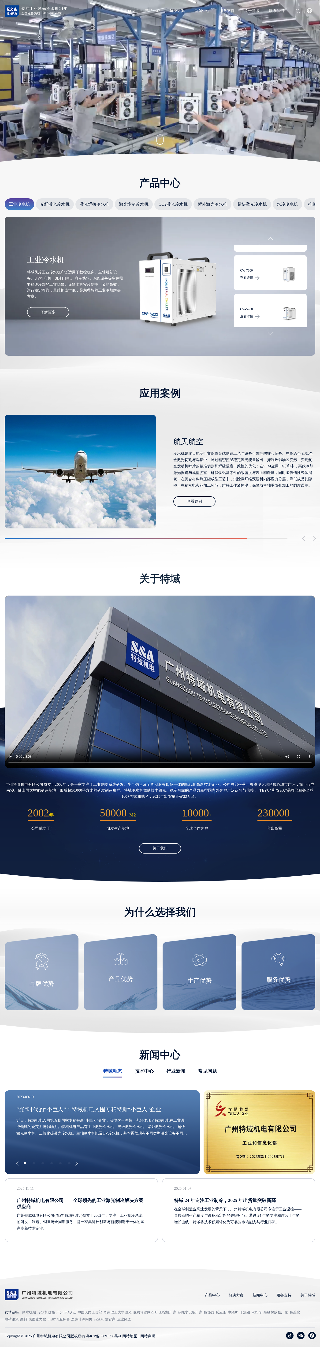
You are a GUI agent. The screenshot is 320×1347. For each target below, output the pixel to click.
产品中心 (152, 11)
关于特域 (251, 11)
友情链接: (12, 1312)
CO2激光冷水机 (173, 204)
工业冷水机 (19, 204)
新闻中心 (202, 11)
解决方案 (177, 11)
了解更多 (48, 312)
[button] (270, 239)
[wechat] (301, 1335)
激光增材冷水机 (134, 204)
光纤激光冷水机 (55, 204)
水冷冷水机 (287, 204)
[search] (297, 11)
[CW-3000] (289, 313)
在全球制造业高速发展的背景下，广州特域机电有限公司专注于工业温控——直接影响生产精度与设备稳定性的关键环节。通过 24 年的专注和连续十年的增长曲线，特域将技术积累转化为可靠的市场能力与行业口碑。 (237, 1215)
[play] (160, 682)
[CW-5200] (289, 274)
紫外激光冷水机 (212, 204)
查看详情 (246, 278)
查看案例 (194, 498)
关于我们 (160, 848)
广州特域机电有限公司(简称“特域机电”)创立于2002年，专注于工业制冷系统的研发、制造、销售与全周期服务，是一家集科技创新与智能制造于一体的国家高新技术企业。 (80, 1221)
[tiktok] (290, 1335)
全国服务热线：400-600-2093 (42, 13)
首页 (131, 11)
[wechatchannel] (312, 1335)
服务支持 (227, 11)
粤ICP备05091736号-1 (103, 1336)
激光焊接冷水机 (94, 204)
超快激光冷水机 (252, 204)
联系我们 (276, 11)
